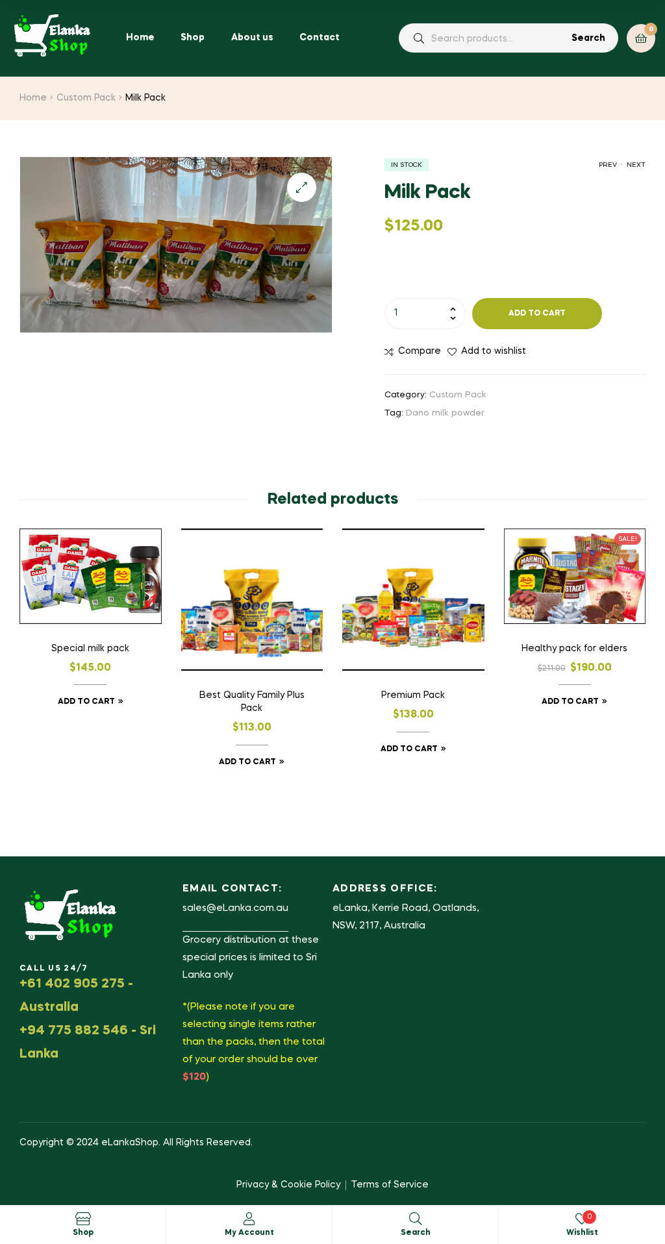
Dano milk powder (445, 413)
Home (33, 98)
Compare (419, 351)
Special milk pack (90, 648)
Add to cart (537, 313)
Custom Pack (86, 98)
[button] (301, 187)
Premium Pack (413, 695)
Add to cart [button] (86, 702)
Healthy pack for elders (574, 648)
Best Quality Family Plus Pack (252, 702)
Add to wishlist (493, 351)
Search (588, 38)
